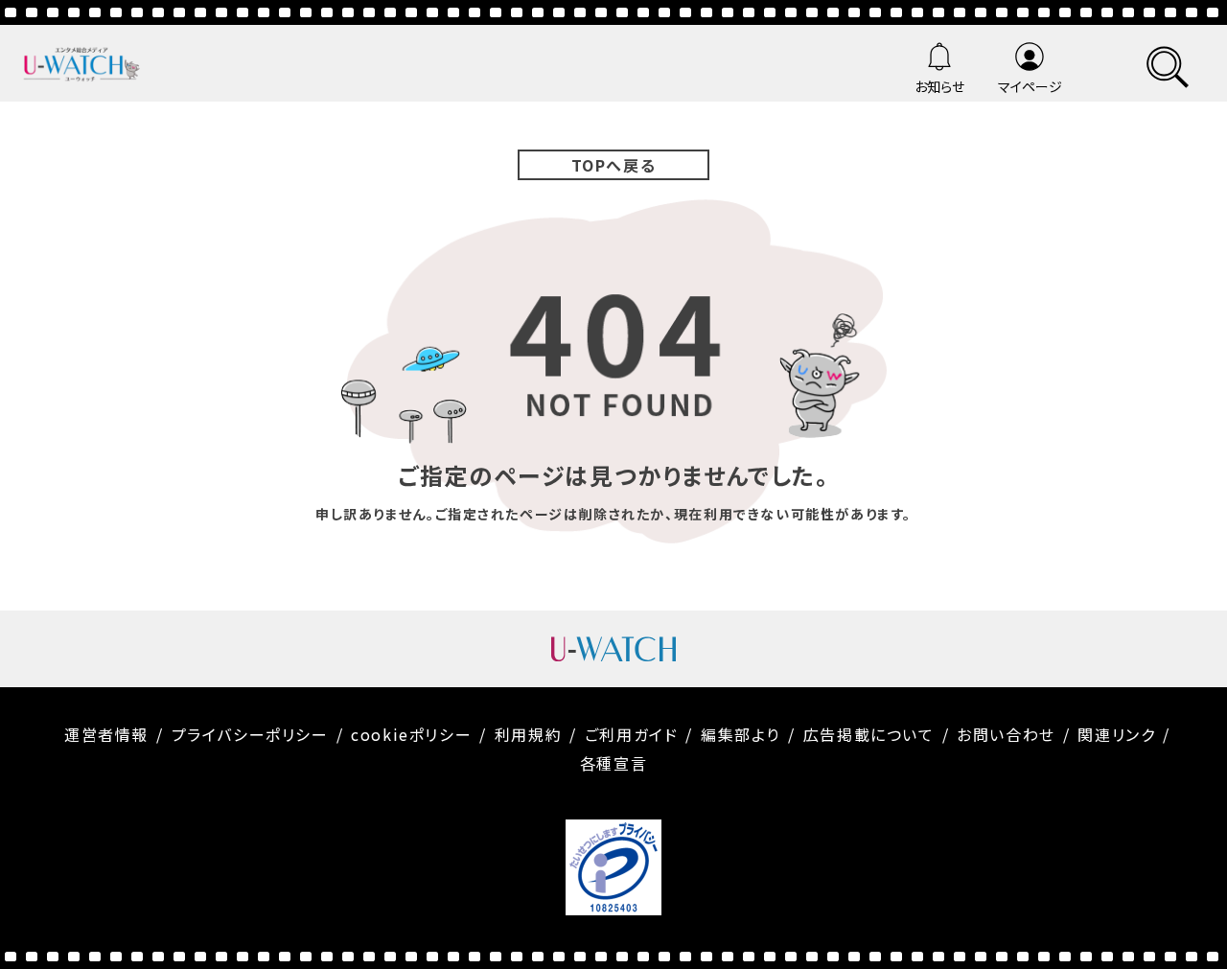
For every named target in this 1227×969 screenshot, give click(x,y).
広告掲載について (869, 734)
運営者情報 (106, 734)
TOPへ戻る (614, 164)
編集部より (740, 734)
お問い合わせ (1006, 734)
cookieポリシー (411, 734)
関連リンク (1116, 734)
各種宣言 (613, 762)
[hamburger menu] (1167, 63)
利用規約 (528, 734)
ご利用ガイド (632, 734)
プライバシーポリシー (250, 734)
